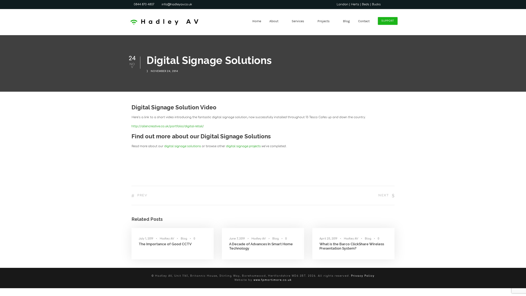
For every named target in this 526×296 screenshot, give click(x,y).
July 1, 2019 (146, 238)
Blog (346, 21)
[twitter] (389, 4)
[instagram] (396, 4)
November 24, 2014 (164, 71)
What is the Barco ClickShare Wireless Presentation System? (352, 246)
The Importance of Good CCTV (165, 244)
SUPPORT (387, 21)
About (273, 21)
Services (298, 21)
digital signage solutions (182, 146)
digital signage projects (243, 146)
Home (256, 21)
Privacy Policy (363, 275)
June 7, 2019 (237, 238)
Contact (364, 21)
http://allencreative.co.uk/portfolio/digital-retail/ (168, 126)
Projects (323, 21)
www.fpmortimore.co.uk (273, 280)
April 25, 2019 (328, 238)
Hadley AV (167, 238)
